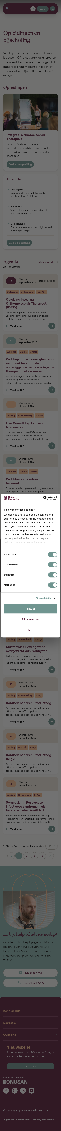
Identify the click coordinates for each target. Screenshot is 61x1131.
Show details (43, 598)
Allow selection (30, 619)
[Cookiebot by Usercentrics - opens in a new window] (43, 498)
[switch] (52, 564)
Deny (30, 630)
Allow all (30, 608)
